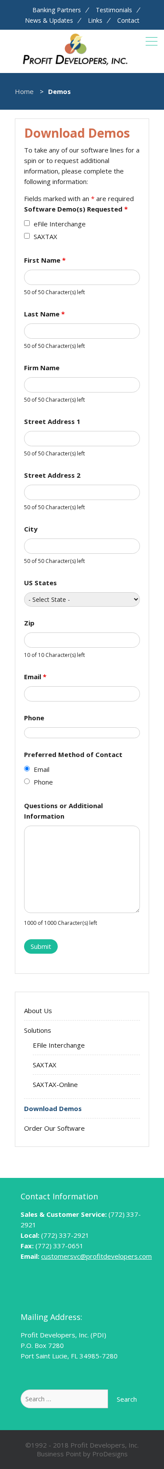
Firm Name (41, 367)
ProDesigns (110, 1453)
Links (95, 20)
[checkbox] (27, 223)
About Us (38, 1010)
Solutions (37, 1030)
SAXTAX (45, 236)
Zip (29, 622)
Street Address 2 (52, 475)
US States (40, 582)
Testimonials (114, 10)
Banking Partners (56, 10)
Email (35, 676)
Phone (34, 717)
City (31, 528)
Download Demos (53, 1108)
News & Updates (49, 20)
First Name (45, 260)
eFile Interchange (60, 223)
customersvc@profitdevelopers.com (96, 1256)
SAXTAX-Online (55, 1084)
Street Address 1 (52, 421)
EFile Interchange (59, 1045)
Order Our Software (54, 1128)
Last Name (44, 313)
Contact (128, 20)
